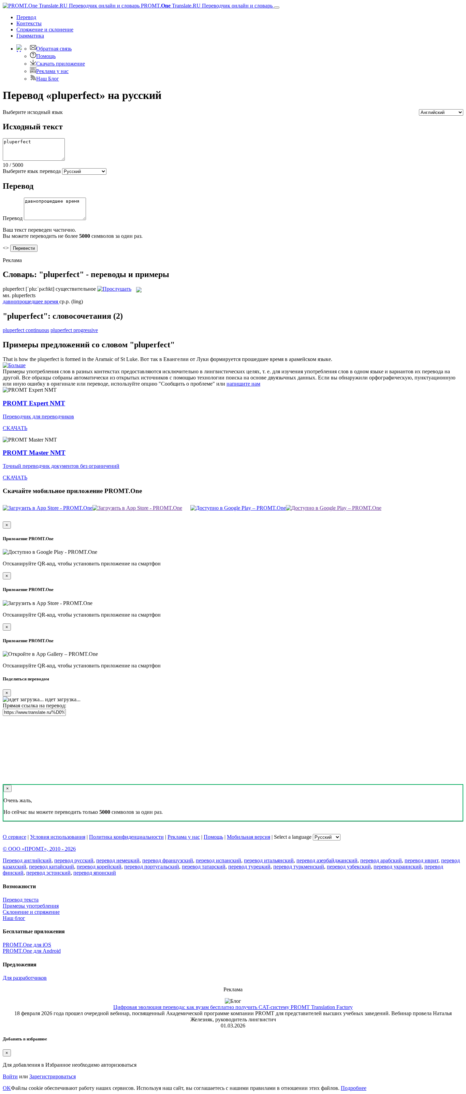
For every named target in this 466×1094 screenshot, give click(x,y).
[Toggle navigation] (276, 7)
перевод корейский (99, 866)
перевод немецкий (118, 860)
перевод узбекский (349, 866)
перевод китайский (51, 866)
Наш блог (14, 918)
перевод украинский (398, 866)
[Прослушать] (114, 289)
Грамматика (30, 36)
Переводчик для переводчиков (38, 416)
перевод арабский (381, 860)
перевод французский (167, 860)
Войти (10, 1076)
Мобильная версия (248, 837)
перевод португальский (151, 866)
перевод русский (73, 860)
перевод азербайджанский (327, 860)
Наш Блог (47, 79)
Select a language (292, 837)
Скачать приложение (60, 64)
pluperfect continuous (26, 330)
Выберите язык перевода (32, 171)
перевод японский (94, 873)
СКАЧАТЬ (15, 428)
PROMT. (206, 6)
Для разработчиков (25, 978)
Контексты (29, 23)
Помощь (46, 56)
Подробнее (353, 1088)
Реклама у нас (52, 71)
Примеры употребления (31, 906)
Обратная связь (54, 49)
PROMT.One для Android (32, 951)
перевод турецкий (249, 866)
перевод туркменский (298, 866)
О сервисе (14, 837)
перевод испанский (218, 860)
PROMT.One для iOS (27, 945)
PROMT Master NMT (34, 452)
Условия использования (57, 837)
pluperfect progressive (74, 330)
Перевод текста (21, 900)
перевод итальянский (269, 860)
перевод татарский (203, 866)
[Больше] (14, 365)
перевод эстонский (48, 873)
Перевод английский (27, 860)
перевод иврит (421, 860)
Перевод (26, 17)
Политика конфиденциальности (126, 837)
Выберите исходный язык (33, 112)
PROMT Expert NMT (34, 403)
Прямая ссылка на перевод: (34, 705)
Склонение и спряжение (31, 912)
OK (7, 1088)
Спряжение (44, 29)
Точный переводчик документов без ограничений (61, 466)
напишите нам (243, 384)
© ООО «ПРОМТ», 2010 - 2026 (39, 849)
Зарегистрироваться (52, 1076)
